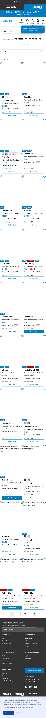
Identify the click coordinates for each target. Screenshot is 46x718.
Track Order (28, 638)
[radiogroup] (5, 97)
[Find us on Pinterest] (35, 687)
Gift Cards (5, 656)
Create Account (6, 641)
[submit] (40, 630)
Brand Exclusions (7, 663)
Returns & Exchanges (31, 643)
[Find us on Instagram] (30, 687)
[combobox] (23, 51)
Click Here (18, 14)
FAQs (26, 641)
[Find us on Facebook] (26, 687)
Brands (4, 661)
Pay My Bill (28, 658)
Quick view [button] (15, 115)
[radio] (3, 97)
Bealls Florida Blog (7, 681)
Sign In (4, 638)
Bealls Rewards (6, 643)
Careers (4, 676)
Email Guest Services (34, 670)
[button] (20, 713)
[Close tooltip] (43, 27)
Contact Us (5, 678)
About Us (4, 673)
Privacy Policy (30, 707)
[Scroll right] (21, 154)
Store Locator (6, 658)
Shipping (27, 646)
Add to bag (37, 332)
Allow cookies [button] (8, 713)
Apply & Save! (29, 656)
